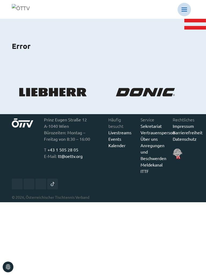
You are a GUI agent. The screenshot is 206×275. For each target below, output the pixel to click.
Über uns (149, 139)
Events (114, 139)
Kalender (117, 145)
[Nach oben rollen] (198, 267)
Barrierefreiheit (188, 132)
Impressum (183, 126)
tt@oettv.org (70, 156)
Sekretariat (151, 126)
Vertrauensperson (158, 132)
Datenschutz (185, 139)
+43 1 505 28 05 (62, 149)
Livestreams (119, 132)
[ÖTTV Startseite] (24, 9)
